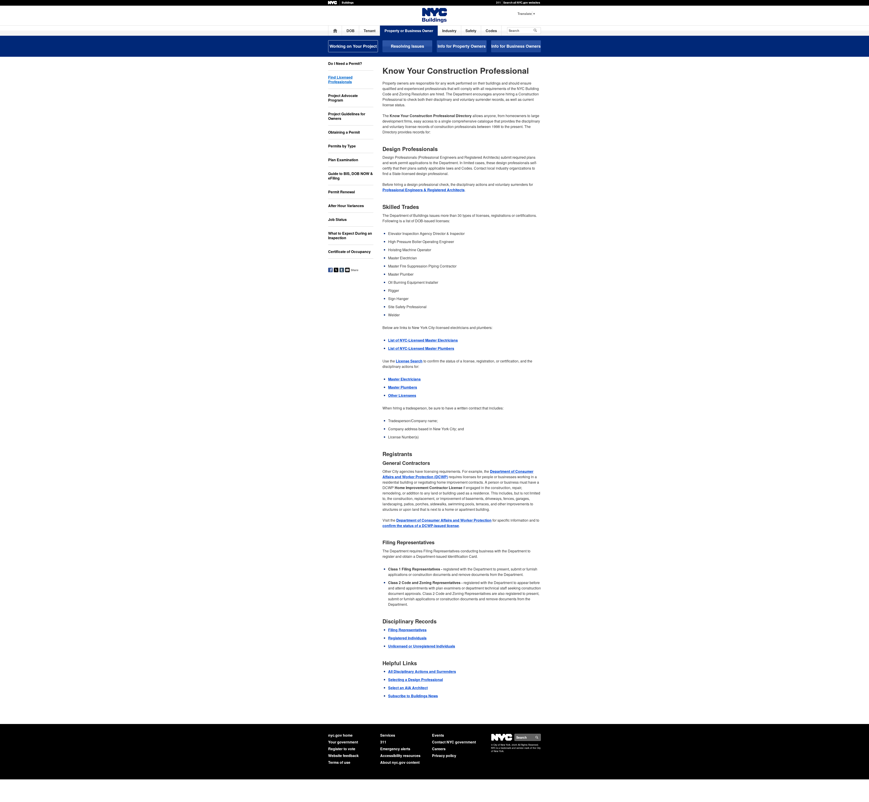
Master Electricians (404, 379)
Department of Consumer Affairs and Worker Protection (444, 520)
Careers (439, 748)
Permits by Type (342, 146)
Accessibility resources (400, 755)
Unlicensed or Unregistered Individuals (421, 646)
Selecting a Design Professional (415, 679)
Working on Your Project (353, 46)
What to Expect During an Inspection (350, 235)
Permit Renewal (341, 191)
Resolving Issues (407, 46)
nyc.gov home (340, 735)
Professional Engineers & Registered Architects (423, 189)
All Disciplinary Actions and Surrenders (422, 671)
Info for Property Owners (462, 46)
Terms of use (339, 762)
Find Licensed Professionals (340, 79)
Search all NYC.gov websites (521, 2)
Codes (491, 30)
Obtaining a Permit (344, 132)
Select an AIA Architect (408, 687)
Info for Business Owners (516, 46)
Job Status (337, 219)
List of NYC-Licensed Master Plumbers (421, 348)
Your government (343, 742)
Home (335, 31)
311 (498, 2)
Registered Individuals (407, 638)
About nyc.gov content (400, 762)
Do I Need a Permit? (345, 63)
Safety (471, 30)
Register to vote (341, 748)
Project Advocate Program (343, 98)
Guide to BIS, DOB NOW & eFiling (350, 176)
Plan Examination (343, 159)
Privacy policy (444, 755)
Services (387, 735)
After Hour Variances (346, 205)
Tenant (369, 30)
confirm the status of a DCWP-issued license (420, 525)
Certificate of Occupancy (349, 251)
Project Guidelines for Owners (346, 116)
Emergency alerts (395, 748)
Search (540, 737)
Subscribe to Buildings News (413, 695)
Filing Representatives (407, 629)
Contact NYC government (454, 742)
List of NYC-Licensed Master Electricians (423, 340)
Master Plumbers (402, 387)
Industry (449, 30)
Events (438, 735)
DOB (350, 30)
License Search (409, 361)
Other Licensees (402, 395)
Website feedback (343, 755)
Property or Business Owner (408, 30)
